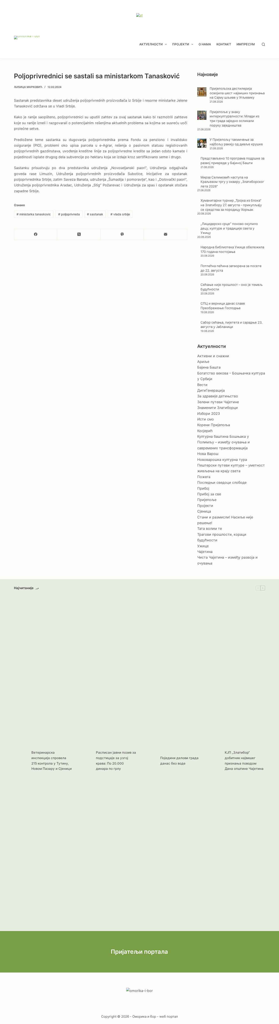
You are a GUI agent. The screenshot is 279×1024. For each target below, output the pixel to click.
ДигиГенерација (211, 390)
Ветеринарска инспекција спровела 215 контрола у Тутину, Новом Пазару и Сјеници (51, 760)
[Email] (165, 234)
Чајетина (205, 551)
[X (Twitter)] (78, 234)
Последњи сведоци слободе (222, 482)
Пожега (203, 477)
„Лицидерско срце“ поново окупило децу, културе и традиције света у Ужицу (229, 228)
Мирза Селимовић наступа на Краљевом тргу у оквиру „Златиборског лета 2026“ (232, 181)
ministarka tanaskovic (34, 214)
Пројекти (180, 44)
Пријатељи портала (139, 951)
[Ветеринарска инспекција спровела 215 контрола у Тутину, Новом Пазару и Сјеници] (20, 761)
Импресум (245, 44)
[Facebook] (35, 234)
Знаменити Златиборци (217, 407)
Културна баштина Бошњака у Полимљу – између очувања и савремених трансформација (223, 442)
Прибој (203, 488)
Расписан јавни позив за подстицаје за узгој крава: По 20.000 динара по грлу (116, 760)
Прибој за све (209, 494)
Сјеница (204, 511)
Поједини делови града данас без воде (179, 760)
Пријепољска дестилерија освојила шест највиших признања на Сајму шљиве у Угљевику (237, 93)
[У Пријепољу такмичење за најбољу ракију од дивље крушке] (201, 143)
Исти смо (205, 419)
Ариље (203, 361)
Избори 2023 (208, 413)
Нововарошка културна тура (222, 459)
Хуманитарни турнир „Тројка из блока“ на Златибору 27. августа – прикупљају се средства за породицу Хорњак (231, 205)
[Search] (263, 44)
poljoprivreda (69, 214)
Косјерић (205, 431)
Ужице (203, 546)
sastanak (95, 214)
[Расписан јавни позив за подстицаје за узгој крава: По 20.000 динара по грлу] (85, 761)
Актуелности (151, 44)
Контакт (223, 44)
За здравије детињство (217, 396)
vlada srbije (120, 214)
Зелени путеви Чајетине (218, 402)
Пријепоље (206, 499)
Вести (202, 384)
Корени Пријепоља (213, 425)
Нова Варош (207, 453)
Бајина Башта (209, 367)
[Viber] (122, 234)
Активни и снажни (213, 356)
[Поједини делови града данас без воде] (149, 761)
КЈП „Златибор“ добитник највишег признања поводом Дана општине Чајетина (244, 760)
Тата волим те (209, 528)
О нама (205, 44)
